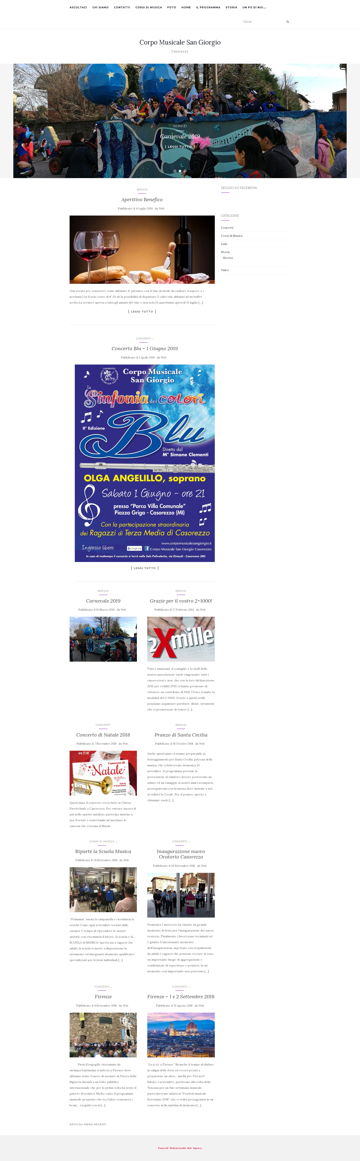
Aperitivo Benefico (142, 199)
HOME (186, 7)
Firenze (103, 996)
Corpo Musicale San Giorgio (180, 42)
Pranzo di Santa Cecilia (181, 735)
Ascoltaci (78, 7)
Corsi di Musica (148, 7)
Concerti (143, 338)
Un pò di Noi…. (254, 7)
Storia (231, 7)
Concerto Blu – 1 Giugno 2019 (145, 348)
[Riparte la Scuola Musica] (103, 889)
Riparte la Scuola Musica (103, 851)
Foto (171, 7)
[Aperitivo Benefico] (142, 250)
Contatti (122, 7)
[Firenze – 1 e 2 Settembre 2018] (181, 1035)
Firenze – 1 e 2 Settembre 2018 (181, 996)
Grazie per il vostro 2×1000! (181, 601)
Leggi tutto (180, 146)
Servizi (180, 126)
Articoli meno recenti (88, 1124)
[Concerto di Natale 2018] (103, 773)
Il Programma (208, 7)
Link (224, 244)
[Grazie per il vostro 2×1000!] (181, 639)
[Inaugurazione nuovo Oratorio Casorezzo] (181, 895)
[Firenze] (103, 1035)
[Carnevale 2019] (103, 639)
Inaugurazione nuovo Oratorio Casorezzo (181, 854)
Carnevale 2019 (103, 601)
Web (161, 208)
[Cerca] (287, 22)
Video (225, 270)
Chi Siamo (100, 7)
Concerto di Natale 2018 (103, 735)
